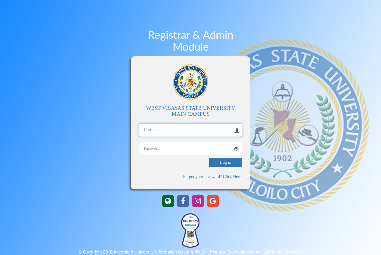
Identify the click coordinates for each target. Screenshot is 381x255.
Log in (225, 162)
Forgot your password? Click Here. (212, 176)
